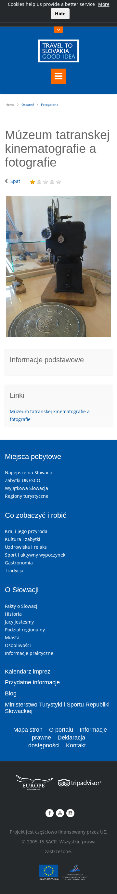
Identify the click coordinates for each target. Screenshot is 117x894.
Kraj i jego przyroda (26, 531)
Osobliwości (18, 645)
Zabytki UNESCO (22, 480)
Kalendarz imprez (27, 671)
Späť (15, 181)
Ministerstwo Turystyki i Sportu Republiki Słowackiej (57, 707)
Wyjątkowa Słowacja (26, 488)
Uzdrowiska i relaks (26, 547)
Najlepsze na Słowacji (28, 472)
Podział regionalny (25, 629)
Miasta (12, 637)
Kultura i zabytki (22, 539)
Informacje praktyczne (29, 653)
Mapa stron (28, 729)
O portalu (61, 729)
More (104, 4)
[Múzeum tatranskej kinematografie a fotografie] (58, 266)
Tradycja (14, 570)
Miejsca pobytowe (33, 456)
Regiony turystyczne (26, 496)
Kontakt (76, 745)
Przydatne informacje (32, 682)
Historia (13, 614)
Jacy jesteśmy (19, 622)
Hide (60, 13)
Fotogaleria (49, 104)
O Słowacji (22, 590)
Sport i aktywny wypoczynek (35, 555)
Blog (11, 693)
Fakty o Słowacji (22, 606)
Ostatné (27, 104)
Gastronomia (19, 563)
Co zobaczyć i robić (35, 515)
